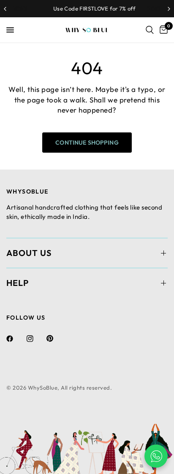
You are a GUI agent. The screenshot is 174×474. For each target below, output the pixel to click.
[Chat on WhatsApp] (156, 456)
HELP (17, 282)
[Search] (150, 30)
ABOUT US (29, 253)
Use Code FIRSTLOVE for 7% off (88, 8)
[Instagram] (36, 338)
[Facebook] (15, 338)
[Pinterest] (55, 338)
